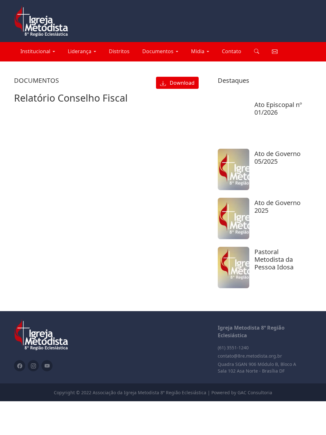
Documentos (158, 51)
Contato (231, 51)
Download (181, 82)
